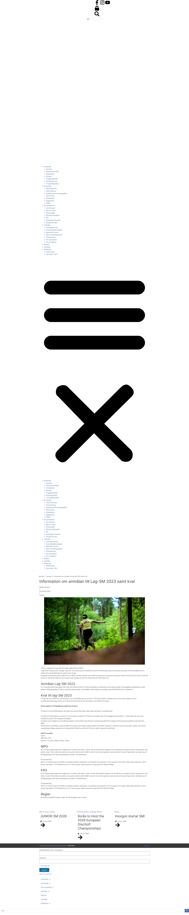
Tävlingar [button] (47, 225)
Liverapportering (52, 227)
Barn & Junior (51, 210)
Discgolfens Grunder (53, 220)
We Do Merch (71, 845)
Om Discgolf (50, 208)
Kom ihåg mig (45, 866)
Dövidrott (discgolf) (52, 215)
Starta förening (51, 188)
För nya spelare (51, 240)
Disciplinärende (51, 181)
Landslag (47, 247)
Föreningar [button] (47, 186)
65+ (47, 218)
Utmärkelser (50, 174)
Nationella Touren (52, 232)
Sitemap (147, 845)
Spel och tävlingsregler (54, 235)
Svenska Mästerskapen (54, 230)
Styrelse (49, 169)
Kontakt (48, 176)
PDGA (48, 203)
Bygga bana (50, 201)
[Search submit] (187, 910)
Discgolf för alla (51, 223)
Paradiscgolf (50, 213)
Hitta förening (51, 191)
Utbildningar (50, 252)
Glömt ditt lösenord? (45, 874)
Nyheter (46, 244)
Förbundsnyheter (83, 812)
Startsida (41, 576)
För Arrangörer (51, 242)
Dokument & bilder (52, 171)
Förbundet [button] (47, 167)
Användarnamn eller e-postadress (51, 850)
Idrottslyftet (50, 198)
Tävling (41, 595)
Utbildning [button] (47, 249)
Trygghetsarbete (52, 179)
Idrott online (50, 196)
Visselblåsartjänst (52, 184)
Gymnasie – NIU (51, 254)
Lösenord (42, 858)
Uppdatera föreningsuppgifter (56, 193)
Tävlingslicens (51, 237)
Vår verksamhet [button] (49, 205)
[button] (94, 369)
